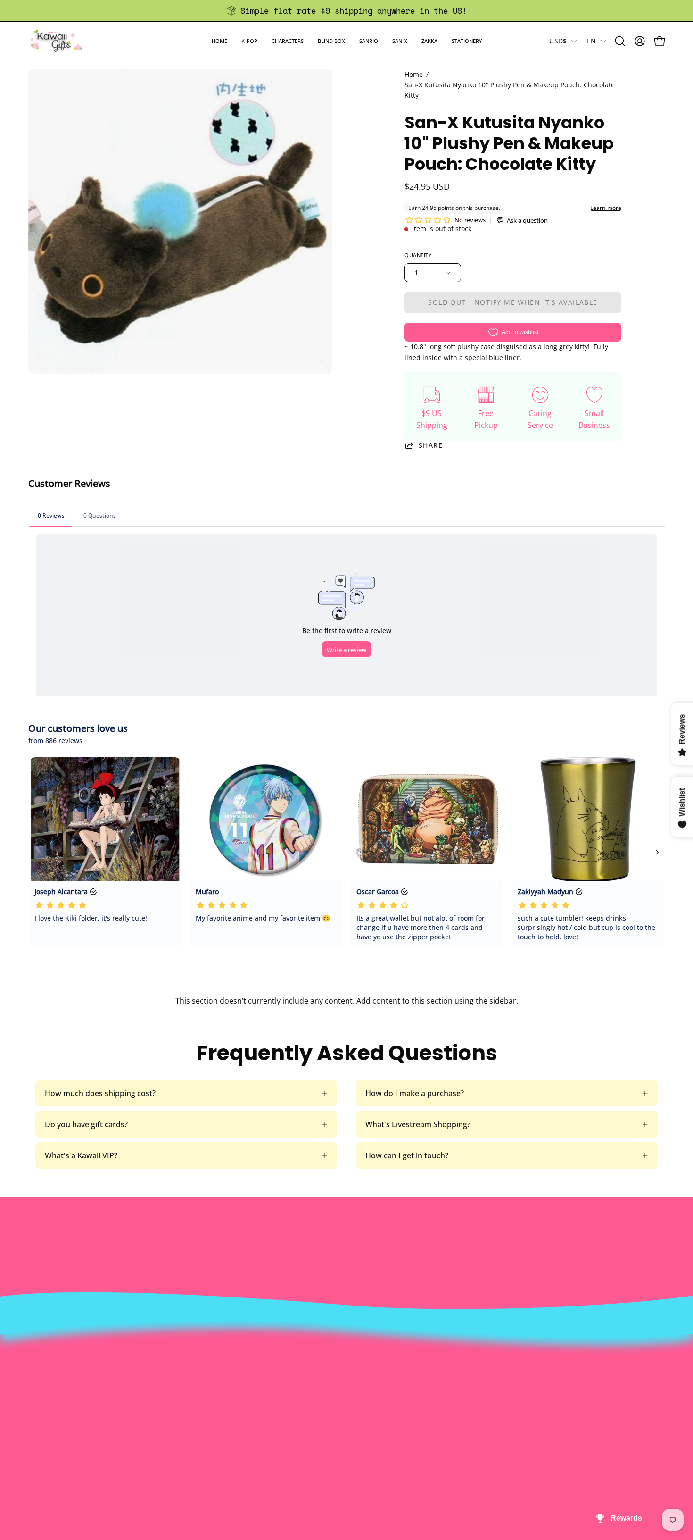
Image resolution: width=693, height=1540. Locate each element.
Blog (331, 1428)
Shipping (339, 1396)
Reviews (337, 1443)
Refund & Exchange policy (238, 1396)
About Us (208, 1365)
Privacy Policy (216, 1443)
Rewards (207, 1381)
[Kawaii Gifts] (56, 41)
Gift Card (339, 1412)
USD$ (558, 40)
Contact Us (343, 1381)
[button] (249, 41)
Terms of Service (221, 1428)
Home (413, 74)
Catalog (205, 1412)
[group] (346, 10)
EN (591, 40)
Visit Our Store (349, 1365)
